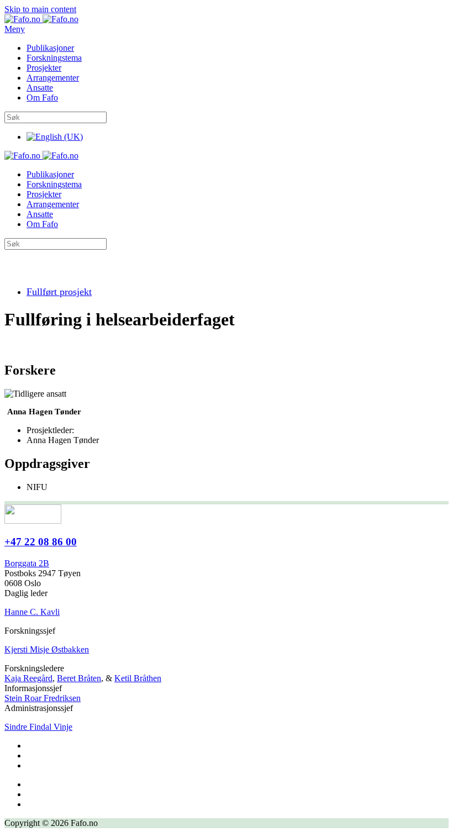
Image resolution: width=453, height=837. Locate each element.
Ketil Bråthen (137, 678)
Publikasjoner (50, 47)
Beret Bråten (79, 678)
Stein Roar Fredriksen (42, 698)
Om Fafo (42, 97)
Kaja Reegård (28, 678)
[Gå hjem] (41, 19)
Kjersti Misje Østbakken (46, 649)
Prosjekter (44, 67)
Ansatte (40, 87)
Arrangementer (53, 77)
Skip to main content (40, 9)
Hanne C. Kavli (32, 612)
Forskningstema (54, 57)
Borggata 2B (26, 563)
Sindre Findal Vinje (38, 726)
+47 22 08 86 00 (40, 542)
